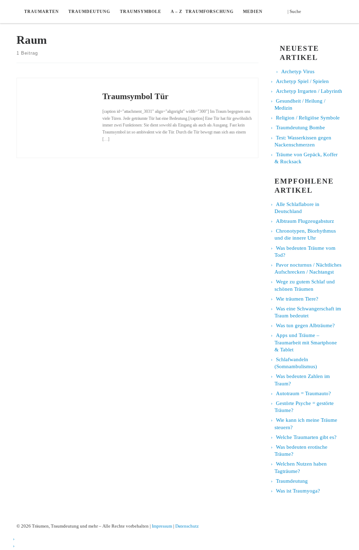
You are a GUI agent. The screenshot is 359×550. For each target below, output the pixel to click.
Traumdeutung (292, 481)
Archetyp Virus (297, 71)
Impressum (162, 526)
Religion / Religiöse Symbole (308, 118)
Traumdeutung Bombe (300, 127)
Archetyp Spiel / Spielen (302, 81)
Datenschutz (187, 526)
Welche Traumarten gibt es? (306, 437)
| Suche (296, 11)
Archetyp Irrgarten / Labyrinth (309, 91)
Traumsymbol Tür (135, 96)
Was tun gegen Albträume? (305, 325)
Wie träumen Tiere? (297, 299)
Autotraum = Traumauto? (303, 393)
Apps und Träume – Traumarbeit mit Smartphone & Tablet (306, 342)
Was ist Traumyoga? (298, 491)
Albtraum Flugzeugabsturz (305, 221)
